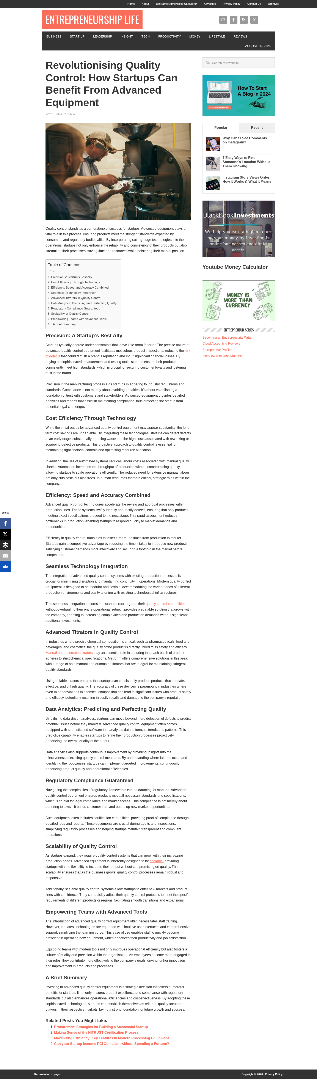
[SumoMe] (5, 566)
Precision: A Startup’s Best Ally (71, 277)
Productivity (169, 36)
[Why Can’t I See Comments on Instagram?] (213, 150)
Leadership (102, 36)
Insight (127, 36)
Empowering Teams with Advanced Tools (79, 318)
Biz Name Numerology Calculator (176, 3)
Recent (257, 127)
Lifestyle (217, 36)
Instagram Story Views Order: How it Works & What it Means (247, 179)
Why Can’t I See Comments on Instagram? (245, 140)
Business (53, 36)
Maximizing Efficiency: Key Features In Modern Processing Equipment (111, 1038)
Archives (273, 3)
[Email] (5, 555)
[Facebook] (5, 523)
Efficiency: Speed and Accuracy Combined (80, 287)
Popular (220, 127)
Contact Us (254, 3)
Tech (145, 36)
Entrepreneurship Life (92, 19)
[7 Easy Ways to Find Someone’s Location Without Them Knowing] (213, 169)
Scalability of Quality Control (70, 313)
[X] (5, 534)
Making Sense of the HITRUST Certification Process (96, 1032)
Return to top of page (47, 1074)
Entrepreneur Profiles (217, 350)
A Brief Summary (64, 324)
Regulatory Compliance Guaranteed (75, 308)
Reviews (240, 36)
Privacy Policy (231, 3)
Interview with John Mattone (222, 356)
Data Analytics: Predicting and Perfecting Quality (84, 303)
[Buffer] (5, 545)
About (145, 3)
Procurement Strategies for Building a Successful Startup (101, 1027)
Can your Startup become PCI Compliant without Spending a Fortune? (111, 1044)
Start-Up (77, 36)
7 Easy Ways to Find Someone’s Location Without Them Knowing (246, 162)
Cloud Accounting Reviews (221, 343)
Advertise (210, 3)
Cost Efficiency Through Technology (75, 282)
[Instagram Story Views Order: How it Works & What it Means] (213, 189)
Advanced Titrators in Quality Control (76, 298)
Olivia (71, 114)
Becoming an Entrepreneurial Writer (227, 337)
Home (131, 3)
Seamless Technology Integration (73, 292)
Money (194, 36)
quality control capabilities (165, 604)
